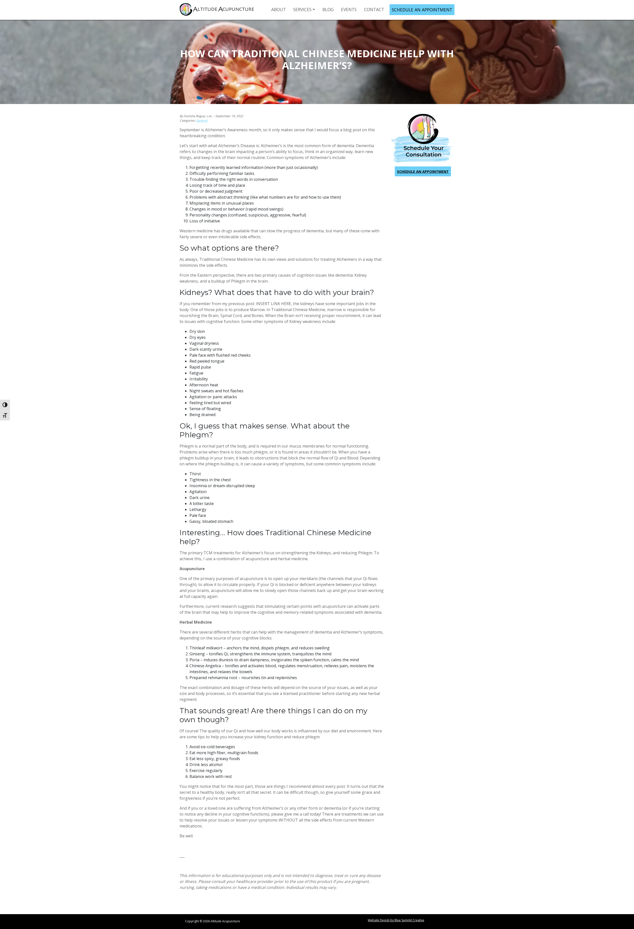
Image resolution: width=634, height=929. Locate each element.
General (201, 120)
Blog (328, 9)
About (278, 9)
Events (349, 9)
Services (302, 9)
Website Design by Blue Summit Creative (396, 920)
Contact (374, 9)
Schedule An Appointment (422, 10)
